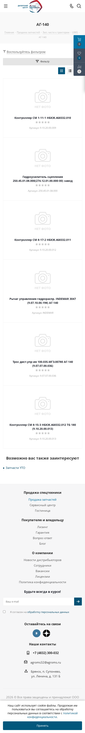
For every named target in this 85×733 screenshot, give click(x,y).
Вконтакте (37, 633)
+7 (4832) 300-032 (46, 653)
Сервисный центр (43, 505)
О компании (42, 553)
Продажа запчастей (42, 499)
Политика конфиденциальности (42, 582)
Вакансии (43, 571)
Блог (42, 543)
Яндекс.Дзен (46, 633)
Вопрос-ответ (42, 538)
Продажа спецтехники (42, 492)
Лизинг (42, 527)
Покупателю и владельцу (43, 520)
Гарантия (42, 532)
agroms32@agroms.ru (45, 662)
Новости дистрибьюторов (42, 560)
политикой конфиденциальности (52, 715)
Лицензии (42, 576)
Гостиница (42, 510)
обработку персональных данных (48, 612)
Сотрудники (42, 565)
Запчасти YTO (15, 468)
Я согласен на (39, 612)
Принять (42, 725)
